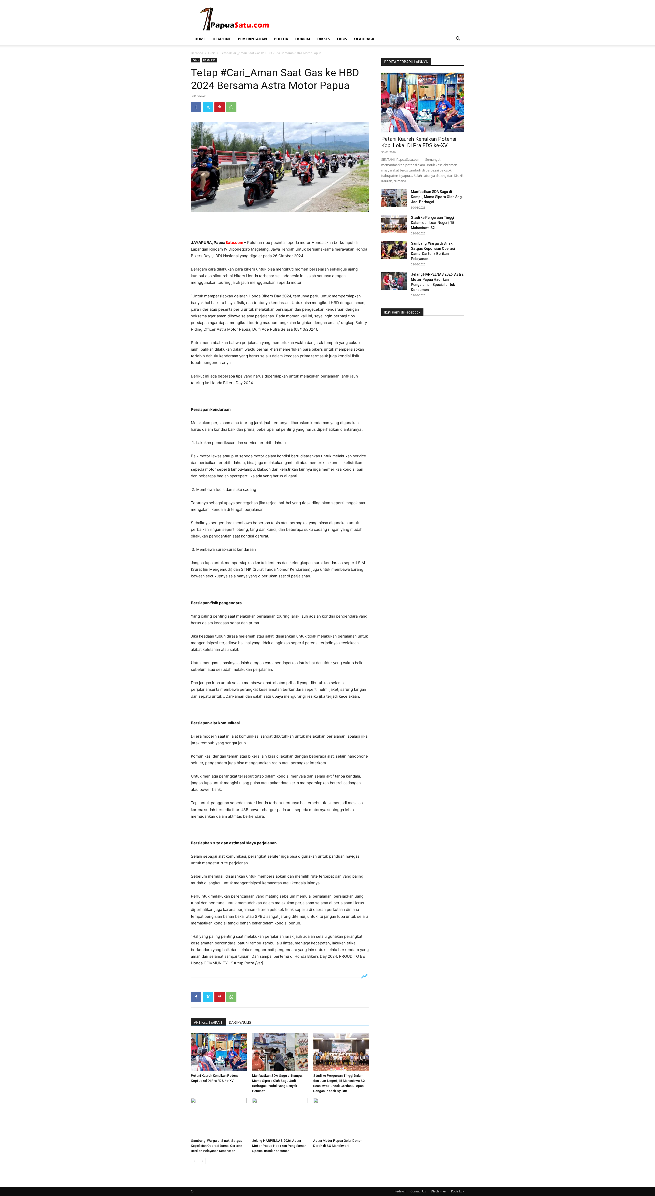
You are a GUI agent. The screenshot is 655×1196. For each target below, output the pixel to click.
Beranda (197, 53)
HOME (199, 38)
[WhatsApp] (231, 107)
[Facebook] (196, 107)
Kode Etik (457, 1191)
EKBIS (342, 38)
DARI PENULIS (240, 1022)
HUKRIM (302, 38)
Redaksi (400, 1191)
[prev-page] (194, 1161)
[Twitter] (208, 107)
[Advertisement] (280, 226)
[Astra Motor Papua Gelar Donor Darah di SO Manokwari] (341, 1117)
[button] (458, 39)
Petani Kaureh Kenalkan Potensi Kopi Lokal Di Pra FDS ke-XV (418, 142)
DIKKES (323, 38)
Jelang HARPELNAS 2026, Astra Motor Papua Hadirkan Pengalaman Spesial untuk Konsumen (279, 1146)
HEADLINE (222, 38)
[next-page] (202, 1161)
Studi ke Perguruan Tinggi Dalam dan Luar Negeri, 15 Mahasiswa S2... (432, 223)
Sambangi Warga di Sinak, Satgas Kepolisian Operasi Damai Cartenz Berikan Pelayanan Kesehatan (216, 1146)
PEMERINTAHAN (252, 38)
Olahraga (364, 38)
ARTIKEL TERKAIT (208, 1022)
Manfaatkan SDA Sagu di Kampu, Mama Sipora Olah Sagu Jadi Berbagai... (437, 197)
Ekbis (211, 53)
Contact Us (418, 1191)
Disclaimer (438, 1191)
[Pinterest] (219, 107)
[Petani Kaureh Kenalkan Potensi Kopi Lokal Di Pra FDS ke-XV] (219, 1052)
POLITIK (281, 38)
